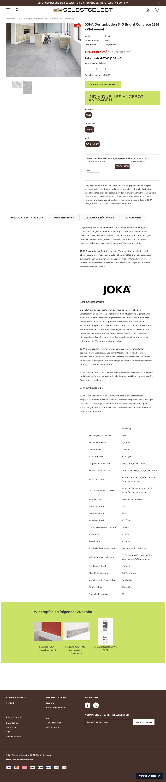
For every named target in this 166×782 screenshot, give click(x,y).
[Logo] (83, 10)
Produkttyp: (90, 44)
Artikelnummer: (92, 40)
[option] (43, 50)
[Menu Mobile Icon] (8, 10)
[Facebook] (87, 705)
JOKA (107, 36)
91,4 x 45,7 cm (92, 144)
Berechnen (122, 166)
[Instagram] (96, 705)
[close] (158, 3)
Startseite (10, 18)
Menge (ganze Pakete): (96, 63)
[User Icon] (147, 10)
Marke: (88, 36)
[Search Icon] (17, 10)
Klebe (88, 115)
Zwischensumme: (93, 75)
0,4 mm (89, 129)
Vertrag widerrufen (149, 775)
